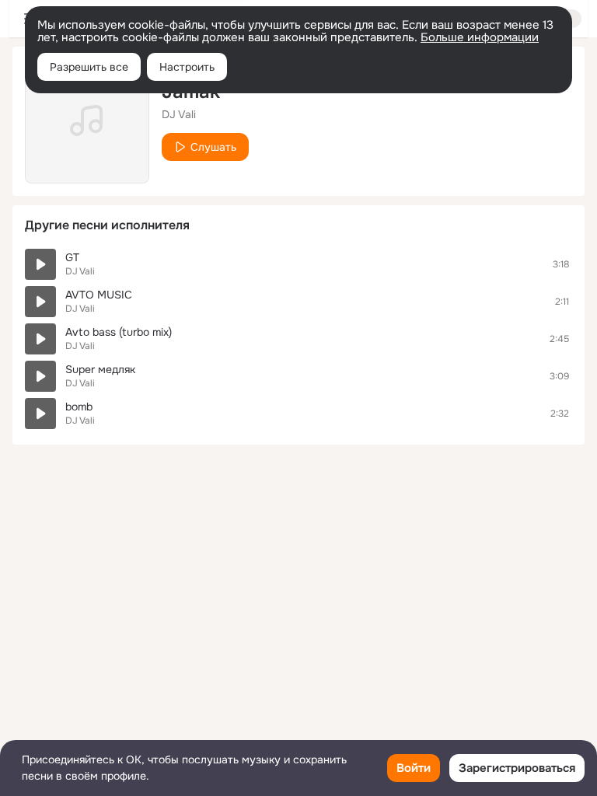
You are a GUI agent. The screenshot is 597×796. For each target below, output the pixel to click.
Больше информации (480, 37)
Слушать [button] (213, 147)
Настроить (187, 67)
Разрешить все (89, 67)
